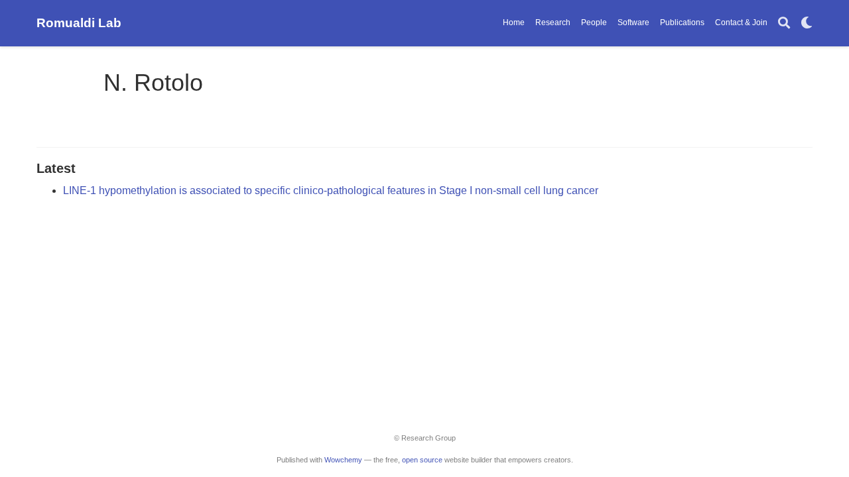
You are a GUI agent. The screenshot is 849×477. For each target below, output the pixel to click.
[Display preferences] (807, 23)
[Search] (784, 23)
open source (422, 460)
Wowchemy (343, 460)
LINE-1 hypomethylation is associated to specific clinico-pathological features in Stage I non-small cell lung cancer (330, 190)
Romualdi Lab (78, 23)
